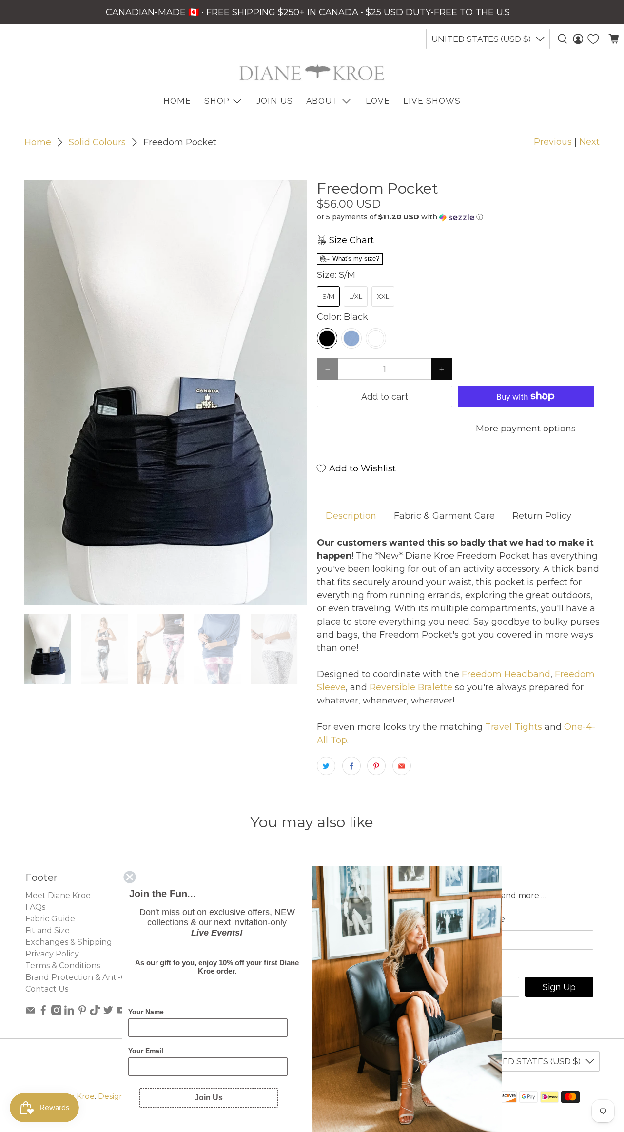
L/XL (355, 296)
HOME (177, 101)
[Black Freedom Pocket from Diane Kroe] (165, 392)
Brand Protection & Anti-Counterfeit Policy (108, 977)
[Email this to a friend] (401, 766)
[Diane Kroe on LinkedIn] (69, 1012)
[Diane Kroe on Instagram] (56, 1012)
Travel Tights (513, 727)
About (322, 101)
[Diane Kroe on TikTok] (95, 1012)
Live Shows (432, 101)
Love (378, 101)
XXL (383, 296)
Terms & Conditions (62, 965)
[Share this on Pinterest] (376, 766)
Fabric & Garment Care (444, 515)
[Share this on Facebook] (351, 766)
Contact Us (46, 989)
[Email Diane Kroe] (30, 1012)
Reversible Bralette (409, 687)
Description (351, 515)
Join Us (274, 101)
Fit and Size (47, 930)
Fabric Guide (50, 918)
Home (37, 142)
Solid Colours (97, 142)
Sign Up (559, 987)
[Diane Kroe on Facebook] (43, 1012)
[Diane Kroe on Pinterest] (82, 1012)
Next (589, 142)
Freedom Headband (504, 674)
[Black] (327, 338)
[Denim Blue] (351, 338)
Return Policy (541, 515)
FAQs (35, 907)
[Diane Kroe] (312, 72)
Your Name (146, 1011)
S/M (328, 296)
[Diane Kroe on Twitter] (108, 1012)
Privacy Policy (52, 953)
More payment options (526, 428)
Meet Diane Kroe (58, 895)
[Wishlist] (593, 39)
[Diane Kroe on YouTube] (121, 1012)
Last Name (481, 919)
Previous (553, 142)
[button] (458, 217)
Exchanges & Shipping (68, 942)
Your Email (145, 1050)
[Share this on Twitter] (326, 766)
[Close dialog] (129, 877)
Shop (216, 101)
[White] (376, 338)
